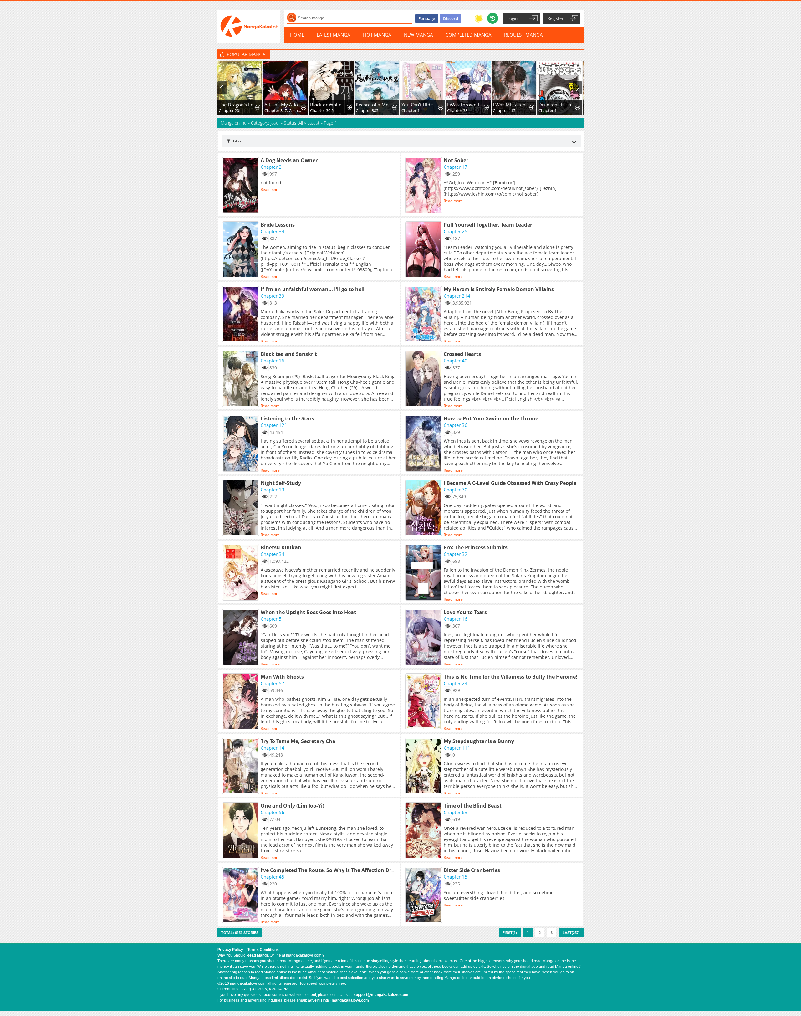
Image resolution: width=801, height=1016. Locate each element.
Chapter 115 (504, 110)
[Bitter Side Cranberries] (424, 895)
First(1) (510, 933)
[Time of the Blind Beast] (424, 831)
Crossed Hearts (462, 354)
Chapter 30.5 (322, 110)
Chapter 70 (455, 489)
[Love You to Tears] (424, 637)
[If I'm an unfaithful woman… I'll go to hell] (241, 314)
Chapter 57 (272, 683)
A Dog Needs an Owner (289, 160)
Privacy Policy (230, 949)
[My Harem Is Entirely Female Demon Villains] (424, 314)
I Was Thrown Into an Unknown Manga (466, 104)
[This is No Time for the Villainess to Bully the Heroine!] (424, 702)
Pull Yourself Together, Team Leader (488, 224)
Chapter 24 (455, 683)
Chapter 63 (455, 812)
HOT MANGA (377, 35)
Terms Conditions (263, 949)
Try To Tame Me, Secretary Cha (298, 741)
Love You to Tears (465, 612)
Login (512, 18)
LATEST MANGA (333, 35)
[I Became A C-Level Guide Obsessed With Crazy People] (424, 508)
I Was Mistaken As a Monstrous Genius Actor (512, 104)
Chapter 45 (272, 877)
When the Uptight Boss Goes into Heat (308, 612)
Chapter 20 (229, 110)
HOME (297, 35)
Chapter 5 (271, 619)
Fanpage (426, 18)
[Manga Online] (248, 26)
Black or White (325, 104)
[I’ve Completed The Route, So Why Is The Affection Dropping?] (241, 895)
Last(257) (571, 933)
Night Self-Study (281, 483)
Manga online (234, 123)
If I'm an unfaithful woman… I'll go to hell (313, 289)
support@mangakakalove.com (381, 995)
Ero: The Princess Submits (476, 547)
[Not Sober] (424, 185)
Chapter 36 (455, 425)
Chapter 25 (455, 231)
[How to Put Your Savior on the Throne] (424, 444)
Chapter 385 (367, 110)
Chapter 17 (455, 167)
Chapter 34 (272, 231)
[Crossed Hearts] (424, 379)
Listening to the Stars (287, 418)
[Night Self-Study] (241, 508)
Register (556, 18)
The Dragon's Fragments (238, 104)
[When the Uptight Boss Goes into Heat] (241, 637)
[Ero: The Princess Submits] (424, 573)
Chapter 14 (272, 748)
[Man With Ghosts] (241, 702)
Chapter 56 (272, 812)
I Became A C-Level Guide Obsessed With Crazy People (510, 483)
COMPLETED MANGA (469, 35)
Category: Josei (265, 123)
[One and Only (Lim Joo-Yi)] (241, 831)
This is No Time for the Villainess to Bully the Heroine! (510, 676)
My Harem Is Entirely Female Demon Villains (499, 289)
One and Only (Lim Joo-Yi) (292, 805)
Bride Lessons (278, 224)
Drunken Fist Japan (557, 104)
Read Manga (258, 955)
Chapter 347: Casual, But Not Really (283, 110)
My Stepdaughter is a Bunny (479, 741)
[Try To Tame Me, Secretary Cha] (241, 766)
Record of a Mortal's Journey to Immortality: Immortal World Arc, (375, 104)
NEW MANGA (418, 35)
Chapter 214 (457, 296)
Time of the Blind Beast (473, 805)
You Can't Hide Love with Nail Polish (420, 104)
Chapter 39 (272, 296)
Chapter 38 (457, 110)
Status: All (293, 123)
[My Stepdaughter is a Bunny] (424, 766)
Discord (450, 18)
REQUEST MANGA (523, 35)
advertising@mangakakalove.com (338, 1000)
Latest (313, 123)
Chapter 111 (457, 748)
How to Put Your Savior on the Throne (491, 418)
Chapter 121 (274, 425)
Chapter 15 (455, 877)
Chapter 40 (455, 360)
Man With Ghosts (282, 676)
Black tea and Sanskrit (289, 354)
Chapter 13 (272, 489)
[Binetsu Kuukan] (241, 573)
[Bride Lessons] (241, 250)
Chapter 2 (271, 167)
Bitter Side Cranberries (472, 870)
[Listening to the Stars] (241, 444)
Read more (270, 189)
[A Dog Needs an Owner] (241, 185)
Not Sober (456, 160)
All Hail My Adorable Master (283, 104)
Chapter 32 (455, 554)
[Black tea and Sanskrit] (241, 379)
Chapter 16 (272, 360)
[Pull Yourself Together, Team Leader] (424, 250)
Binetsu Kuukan (281, 547)
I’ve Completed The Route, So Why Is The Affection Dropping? (336, 870)
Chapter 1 (410, 110)
